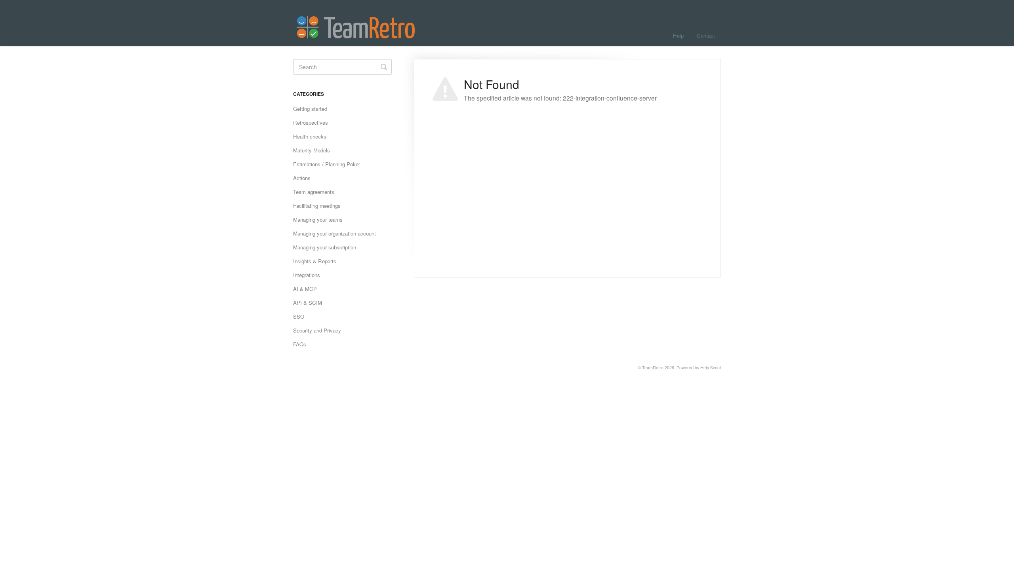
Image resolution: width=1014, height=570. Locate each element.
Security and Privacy (317, 330)
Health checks (309, 136)
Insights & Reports (314, 261)
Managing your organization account (334, 233)
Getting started (310, 108)
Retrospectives (310, 122)
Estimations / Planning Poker (326, 164)
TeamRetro (652, 367)
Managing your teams (318, 219)
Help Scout (710, 367)
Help (678, 35)
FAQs (299, 344)
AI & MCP (305, 289)
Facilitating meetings (317, 205)
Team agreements (313, 192)
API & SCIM (307, 302)
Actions (302, 178)
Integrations (306, 275)
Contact (706, 35)
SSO (298, 316)
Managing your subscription (324, 247)
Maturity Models (311, 150)
